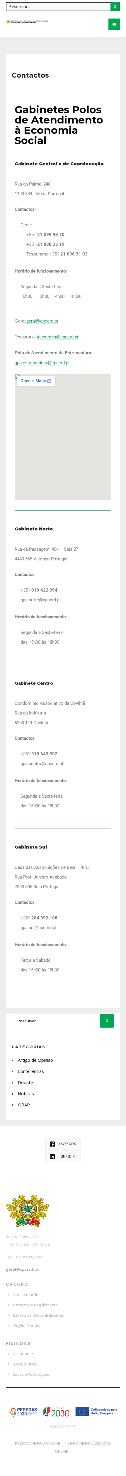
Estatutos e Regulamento (35, 1305)
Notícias (26, 1093)
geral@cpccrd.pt (22, 1269)
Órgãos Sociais (26, 1325)
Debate (25, 1082)
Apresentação (25, 1294)
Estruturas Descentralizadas (38, 1315)
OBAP (24, 1105)
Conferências (31, 1071)
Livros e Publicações (31, 1374)
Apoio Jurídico (25, 1364)
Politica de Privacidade (37, 1443)
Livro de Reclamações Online (83, 1447)
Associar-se (23, 1353)
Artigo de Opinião (35, 1060)
